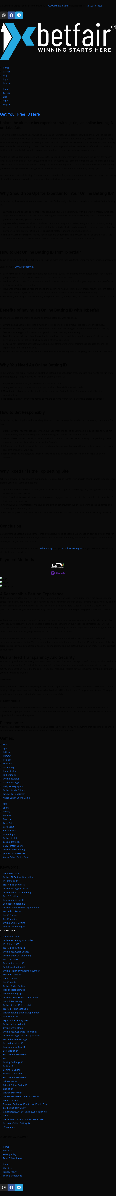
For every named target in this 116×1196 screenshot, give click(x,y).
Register (7, 83)
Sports (6, 748)
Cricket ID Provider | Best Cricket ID (21, 1096)
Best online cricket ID (13, 900)
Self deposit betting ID (14, 903)
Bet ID (6, 1058)
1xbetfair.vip (46, 548)
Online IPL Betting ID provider (18, 877)
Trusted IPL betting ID (14, 884)
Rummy (7, 755)
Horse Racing (9, 771)
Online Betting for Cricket (16, 888)
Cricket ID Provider (12, 1092)
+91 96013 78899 (93, 5)
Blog (5, 75)
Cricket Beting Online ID (15, 1085)
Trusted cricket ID (12, 911)
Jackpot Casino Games (14, 793)
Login (5, 79)
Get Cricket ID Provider (14, 1107)
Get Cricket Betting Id (13, 1001)
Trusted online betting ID (15, 1039)
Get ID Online (10, 915)
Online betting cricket (14, 1024)
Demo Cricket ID (11, 1100)
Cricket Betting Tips (13, 993)
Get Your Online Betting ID (16, 1123)
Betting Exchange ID (13, 1062)
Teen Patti (8, 763)
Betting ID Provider (12, 1073)
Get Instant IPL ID (11, 873)
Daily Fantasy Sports (13, 786)
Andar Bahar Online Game (16, 797)
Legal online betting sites (15, 1020)
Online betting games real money (20, 1031)
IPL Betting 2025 (11, 880)
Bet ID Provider (10, 896)
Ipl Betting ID (9, 774)
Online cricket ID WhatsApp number (21, 907)
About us (7, 1150)
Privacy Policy (9, 1154)
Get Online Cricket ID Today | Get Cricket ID (25, 1119)
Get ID (6, 1115)
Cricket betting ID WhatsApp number (21, 1012)
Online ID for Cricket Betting (17, 892)
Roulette (7, 759)
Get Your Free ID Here (20, 114)
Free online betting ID (14, 1047)
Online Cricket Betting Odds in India (21, 997)
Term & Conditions (12, 1158)
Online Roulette (11, 778)
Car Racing (8, 767)
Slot (5, 744)
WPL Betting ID (10, 1016)
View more (9, 1127)
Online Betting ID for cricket (17, 1005)
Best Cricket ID (10, 1050)
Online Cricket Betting (14, 922)
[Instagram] (4, 15)
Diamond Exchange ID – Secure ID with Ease (25, 1104)
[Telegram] (19, 15)
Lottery (6, 752)
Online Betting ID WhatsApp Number (21, 1035)
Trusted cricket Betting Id (16, 1008)
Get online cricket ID (13, 1043)
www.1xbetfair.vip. (24, 266)
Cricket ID (8, 1088)
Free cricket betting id (14, 926)
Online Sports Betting (14, 790)
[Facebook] (11, 15)
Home (6, 67)
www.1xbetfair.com (58, 5)
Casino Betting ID (11, 782)
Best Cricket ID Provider (15, 1054)
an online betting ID (71, 548)
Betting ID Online (11, 1069)
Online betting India (13, 1027)
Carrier (6, 71)
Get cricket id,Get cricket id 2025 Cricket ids (25, 1111)
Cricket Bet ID (10, 1081)
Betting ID (8, 1066)
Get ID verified (10, 919)
